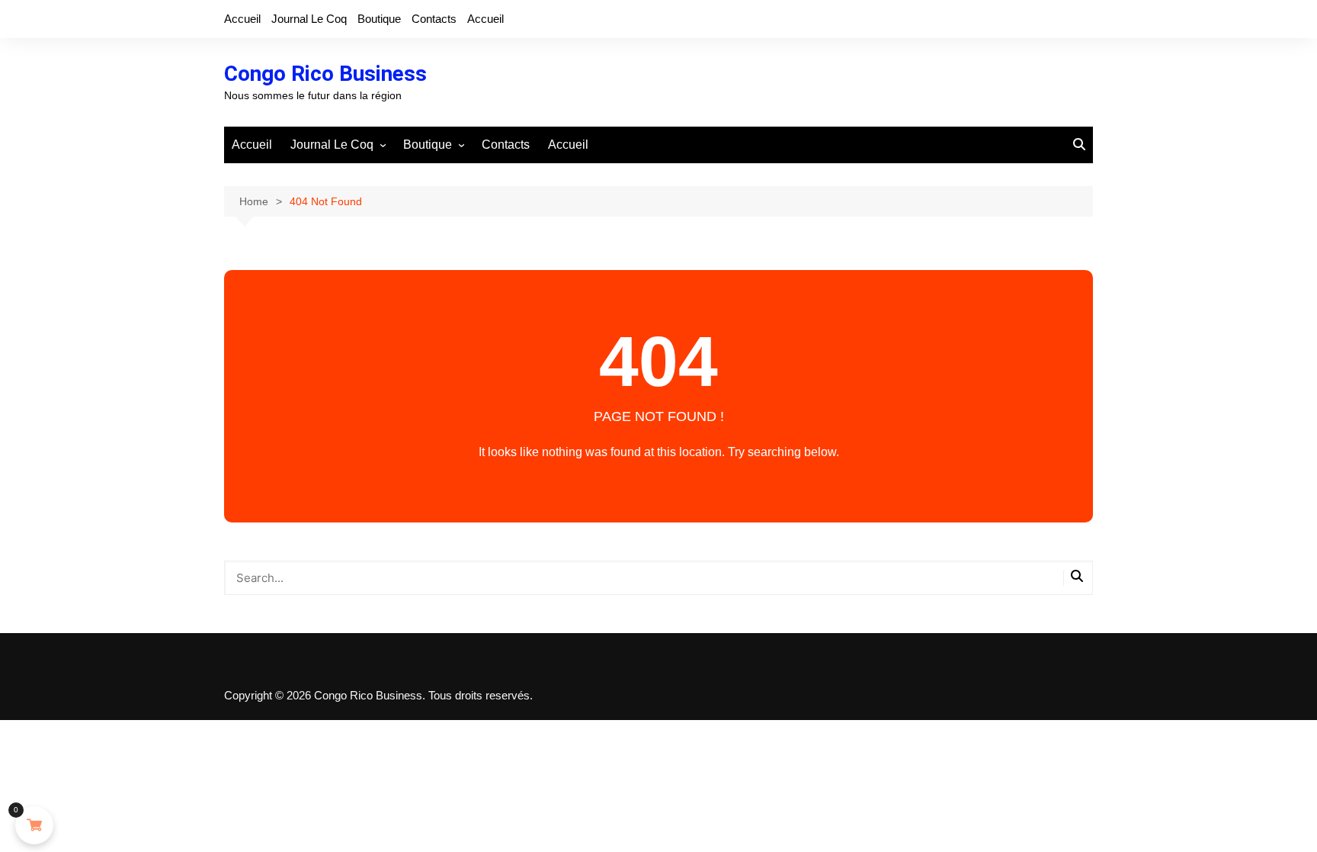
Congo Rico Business (325, 73)
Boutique (379, 18)
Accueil (242, 18)
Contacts (434, 18)
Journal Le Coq (309, 18)
